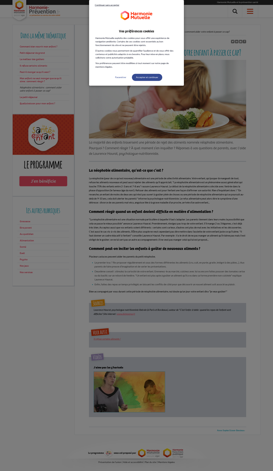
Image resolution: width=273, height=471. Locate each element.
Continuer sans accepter (107, 5)
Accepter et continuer (147, 77)
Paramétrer (120, 77)
